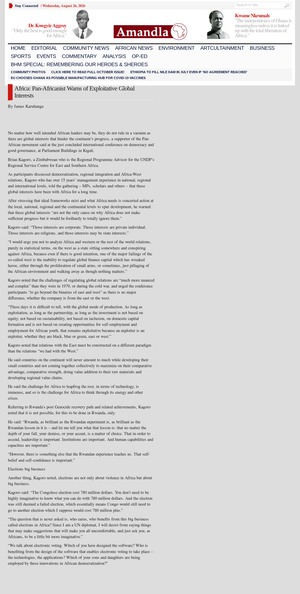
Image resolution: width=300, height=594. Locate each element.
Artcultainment (222, 48)
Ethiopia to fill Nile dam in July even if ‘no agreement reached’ (188, 72)
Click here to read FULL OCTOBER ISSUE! (88, 72)
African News (134, 48)
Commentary (79, 56)
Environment (176, 48)
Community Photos (28, 72)
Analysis (114, 56)
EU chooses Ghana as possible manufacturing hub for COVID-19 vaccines (78, 78)
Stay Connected (26, 5)
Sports (21, 56)
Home (18, 48)
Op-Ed (139, 56)
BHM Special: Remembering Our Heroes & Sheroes (79, 64)
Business (262, 48)
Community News (86, 48)
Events (46, 56)
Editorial (44, 48)
